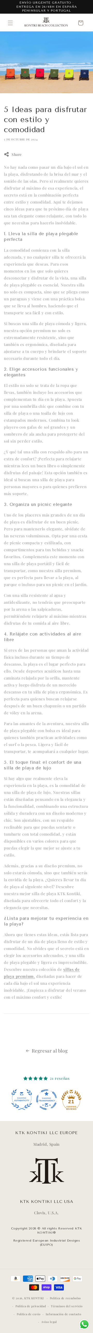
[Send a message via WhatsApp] (84, 1324)
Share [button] (17, 154)
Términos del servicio (67, 1306)
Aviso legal (49, 1322)
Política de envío (29, 1314)
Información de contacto (63, 1314)
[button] (10, 23)
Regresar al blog (50, 1051)
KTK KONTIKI (34, 1298)
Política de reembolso (65, 1298)
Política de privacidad (31, 1306)
